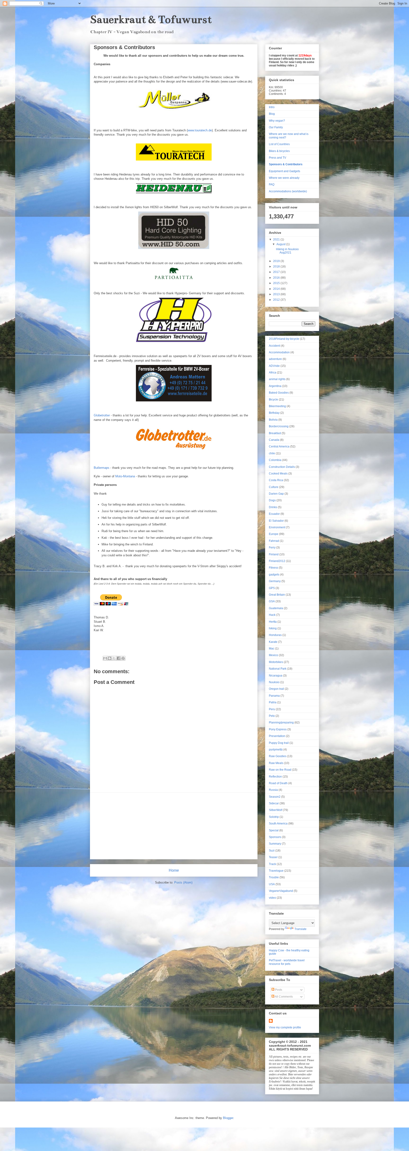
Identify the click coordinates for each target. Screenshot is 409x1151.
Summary (275, 843)
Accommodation (279, 352)
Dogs (272, 500)
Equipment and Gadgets (284, 171)
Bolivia (273, 419)
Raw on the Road (280, 769)
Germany (275, 581)
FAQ (271, 184)
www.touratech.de (200, 130)
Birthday (274, 412)
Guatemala (276, 608)
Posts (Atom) (183, 882)
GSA (272, 601)
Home (174, 870)
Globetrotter (102, 415)
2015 (276, 283)
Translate (300, 929)
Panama (274, 695)
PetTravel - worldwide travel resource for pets (287, 962)
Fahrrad (274, 541)
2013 (276, 294)
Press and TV (277, 157)
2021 (276, 239)
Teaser (273, 857)
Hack (272, 615)
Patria (272, 702)
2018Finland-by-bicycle (284, 339)
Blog (272, 113)
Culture (273, 487)
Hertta (273, 621)
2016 (276, 277)
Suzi (272, 850)
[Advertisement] (173, 826)
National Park (277, 668)
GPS (272, 588)
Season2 (274, 796)
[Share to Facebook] (118, 658)
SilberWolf (275, 810)
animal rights (277, 379)
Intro (272, 107)
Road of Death (278, 783)
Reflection (275, 776)
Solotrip (274, 817)
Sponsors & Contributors (285, 164)
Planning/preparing (281, 722)
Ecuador (274, 514)
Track (272, 864)
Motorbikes (276, 662)
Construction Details (282, 467)
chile (272, 453)
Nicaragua (275, 675)
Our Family (276, 127)
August (281, 244)
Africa (272, 372)
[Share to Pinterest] (123, 658)
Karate (273, 642)
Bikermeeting (277, 406)
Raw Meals (276, 763)
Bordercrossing (279, 426)
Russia (273, 790)
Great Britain (277, 594)
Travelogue (276, 870)
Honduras (275, 635)
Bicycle (273, 399)
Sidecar (274, 803)
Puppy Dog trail (279, 743)
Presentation (277, 736)
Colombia (275, 460)
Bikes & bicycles (279, 151)
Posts (278, 989)
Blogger (228, 1118)
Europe (273, 534)
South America (278, 823)
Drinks (273, 507)
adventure (275, 359)
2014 (276, 288)
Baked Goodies (279, 392)
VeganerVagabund (281, 891)
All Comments (283, 996)
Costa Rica (276, 480)
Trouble (274, 877)
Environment (277, 527)
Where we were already (284, 178)
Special (274, 830)
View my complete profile (285, 1027)
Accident (274, 345)
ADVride (274, 366)
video (272, 897)
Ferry (272, 547)
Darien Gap (276, 493)
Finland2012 (277, 561)
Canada (274, 440)
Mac (271, 648)
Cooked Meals (278, 473)
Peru (272, 709)
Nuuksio (274, 682)
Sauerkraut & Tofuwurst (151, 19)
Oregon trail (276, 689)
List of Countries (279, 144)
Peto (272, 716)
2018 (276, 266)
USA (272, 884)
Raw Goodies (277, 756)
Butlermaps (101, 468)
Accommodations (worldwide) (288, 191)
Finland (274, 554)
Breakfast (275, 433)
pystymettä (276, 749)
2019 (276, 261)
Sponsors (275, 837)
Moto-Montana (125, 476)
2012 (276, 299)
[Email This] (105, 658)
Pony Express (278, 729)
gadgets (274, 574)
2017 (276, 272)
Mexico (273, 655)
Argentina (275, 386)
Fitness (273, 567)
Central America (279, 446)
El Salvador (276, 520)
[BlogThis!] (109, 658)
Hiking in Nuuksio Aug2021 (287, 251)
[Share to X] (114, 658)
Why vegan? (277, 120)
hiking (273, 628)
